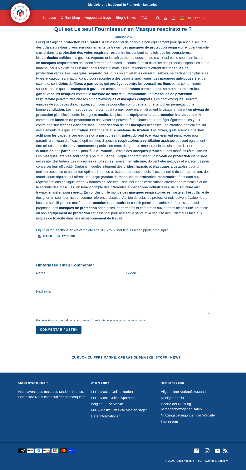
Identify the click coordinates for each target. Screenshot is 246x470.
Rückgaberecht (172, 398)
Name (40, 273)
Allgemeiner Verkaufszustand (183, 392)
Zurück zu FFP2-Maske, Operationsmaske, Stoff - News (126, 357)
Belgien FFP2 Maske (107, 404)
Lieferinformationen (106, 416)
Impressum (169, 421)
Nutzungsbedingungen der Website (188, 415)
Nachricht (43, 291)
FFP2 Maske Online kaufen (112, 392)
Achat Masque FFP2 (189, 460)
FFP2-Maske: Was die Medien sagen (119, 410)
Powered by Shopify (215, 460)
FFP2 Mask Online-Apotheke (113, 398)
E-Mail (131, 273)
